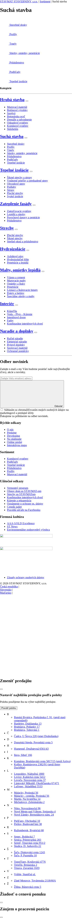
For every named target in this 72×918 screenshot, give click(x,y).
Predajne (12, 432)
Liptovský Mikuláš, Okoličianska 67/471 (36, 783)
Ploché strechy (15, 193)
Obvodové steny (16, 183)
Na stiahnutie (14, 438)
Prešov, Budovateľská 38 (28, 824)
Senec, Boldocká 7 (24, 836)
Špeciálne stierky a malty (20, 296)
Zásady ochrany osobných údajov (25, 577)
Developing (13, 435)
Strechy (7, 228)
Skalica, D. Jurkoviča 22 (27, 846)
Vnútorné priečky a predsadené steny (27, 180)
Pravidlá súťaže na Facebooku (23, 509)
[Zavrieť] (1, 689)
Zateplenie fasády (16, 203)
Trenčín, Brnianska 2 (25, 864)
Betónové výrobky (17, 110)
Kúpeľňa (12, 311)
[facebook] (26, 619)
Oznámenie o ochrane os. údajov (25, 503)
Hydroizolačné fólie (18, 259)
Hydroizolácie (12, 249)
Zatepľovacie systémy (19, 211)
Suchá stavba (11, 136)
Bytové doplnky (16, 344)
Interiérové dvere (16, 317)
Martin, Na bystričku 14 (27, 798)
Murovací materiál (17, 107)
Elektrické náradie (17, 341)
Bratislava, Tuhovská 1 (26, 729)
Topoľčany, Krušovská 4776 (30, 861)
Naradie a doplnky (16, 331)
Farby (10, 320)
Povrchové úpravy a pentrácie (23, 217)
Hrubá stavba (12, 99)
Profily (11, 146)
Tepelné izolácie (16, 162)
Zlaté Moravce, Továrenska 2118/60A (35, 880)
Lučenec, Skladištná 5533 (28, 786)
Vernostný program (17, 487)
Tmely (10, 150)
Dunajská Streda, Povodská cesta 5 (33, 742)
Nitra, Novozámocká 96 (27, 808)
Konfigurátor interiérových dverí (25, 323)
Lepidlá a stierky (16, 214)
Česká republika (9, 586)
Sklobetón (12, 129)
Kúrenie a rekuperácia (19, 500)
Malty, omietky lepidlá (20, 270)
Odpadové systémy (17, 122)
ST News (12, 526)
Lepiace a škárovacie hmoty (22, 289)
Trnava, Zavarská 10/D (26, 868)
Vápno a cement (16, 277)
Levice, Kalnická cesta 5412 (29, 776)
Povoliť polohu (8, 708)
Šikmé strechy (15, 238)
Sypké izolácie (15, 196)
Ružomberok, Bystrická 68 (29, 830)
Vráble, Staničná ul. (25, 874)
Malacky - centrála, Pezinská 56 (31, 795)
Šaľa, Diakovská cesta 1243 (29, 852)
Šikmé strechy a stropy (19, 177)
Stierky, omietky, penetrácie (22, 153)
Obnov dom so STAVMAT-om (24, 491)
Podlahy (11, 186)
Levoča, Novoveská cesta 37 (30, 780)
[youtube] (26, 673)
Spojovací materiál (17, 347)
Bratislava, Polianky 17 (27, 726)
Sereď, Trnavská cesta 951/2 (29, 842)
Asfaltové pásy (15, 256)
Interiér (7, 303)
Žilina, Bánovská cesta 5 (27, 886)
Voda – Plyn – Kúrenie (19, 314)
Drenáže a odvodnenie (19, 119)
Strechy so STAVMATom (21, 494)
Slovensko (6, 589)
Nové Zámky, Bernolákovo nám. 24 (34, 814)
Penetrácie (12, 286)
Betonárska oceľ (16, 116)
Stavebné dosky (15, 143)
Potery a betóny (15, 293)
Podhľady (12, 159)
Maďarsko (5, 592)
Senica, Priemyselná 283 (27, 839)
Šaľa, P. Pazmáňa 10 (25, 855)
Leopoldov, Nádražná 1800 (29, 773)
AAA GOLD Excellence (21, 523)
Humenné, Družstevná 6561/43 (31, 748)
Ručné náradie (15, 338)
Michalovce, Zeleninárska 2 (29, 802)
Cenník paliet (14, 506)
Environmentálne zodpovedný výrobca (28, 529)
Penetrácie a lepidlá (17, 262)
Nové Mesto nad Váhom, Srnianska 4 (35, 811)
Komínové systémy (17, 125)
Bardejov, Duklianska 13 (27, 723)
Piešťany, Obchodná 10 (27, 820)
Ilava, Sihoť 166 (23, 755)
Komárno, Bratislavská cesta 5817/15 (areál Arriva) (42, 761)
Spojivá (11, 113)
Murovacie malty (16, 280)
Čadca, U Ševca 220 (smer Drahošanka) (36, 736)
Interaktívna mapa (17, 445)
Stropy (10, 190)
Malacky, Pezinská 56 (26, 792)
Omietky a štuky (16, 283)
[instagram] (26, 646)
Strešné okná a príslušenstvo (22, 241)
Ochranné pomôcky (18, 351)
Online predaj (14, 442)
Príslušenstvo (14, 156)
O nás (10, 429)
